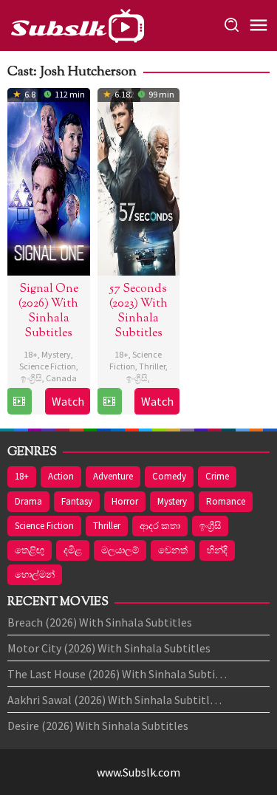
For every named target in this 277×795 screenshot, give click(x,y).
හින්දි (217, 550)
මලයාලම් (120, 550)
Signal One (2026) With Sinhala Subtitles (48, 311)
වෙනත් (173, 550)
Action (61, 476)
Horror (125, 501)
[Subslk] (76, 23)
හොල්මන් (35, 574)
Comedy (169, 476)
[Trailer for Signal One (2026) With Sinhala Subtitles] (19, 401)
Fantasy (76, 501)
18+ (31, 354)
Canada (61, 377)
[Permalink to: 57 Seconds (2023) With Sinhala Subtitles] (139, 179)
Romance (225, 501)
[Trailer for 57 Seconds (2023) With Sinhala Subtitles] (109, 401)
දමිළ (73, 550)
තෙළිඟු (29, 550)
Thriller (152, 366)
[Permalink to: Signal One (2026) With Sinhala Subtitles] (49, 179)
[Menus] (258, 26)
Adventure (113, 476)
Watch (68, 401)
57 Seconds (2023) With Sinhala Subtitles (138, 311)
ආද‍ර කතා (160, 525)
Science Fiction (47, 366)
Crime (217, 476)
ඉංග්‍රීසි (31, 377)
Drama (28, 501)
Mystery (56, 354)
